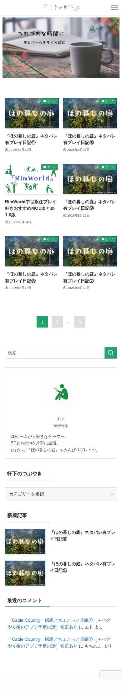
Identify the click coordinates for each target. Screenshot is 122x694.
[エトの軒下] (61, 7)
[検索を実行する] (110, 353)
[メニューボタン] (114, 7)
